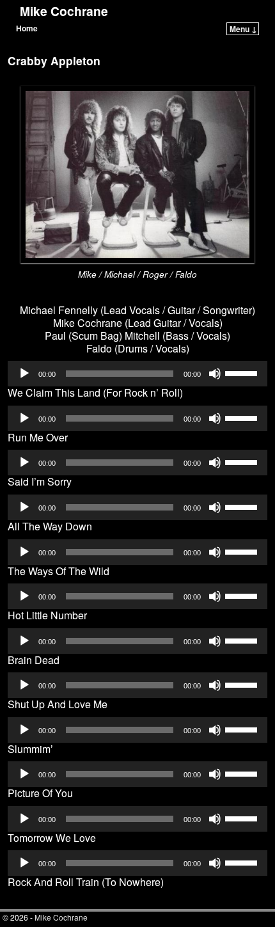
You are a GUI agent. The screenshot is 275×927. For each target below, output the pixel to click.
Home (27, 28)
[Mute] (214, 373)
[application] (137, 373)
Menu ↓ (243, 29)
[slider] (243, 372)
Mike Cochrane (64, 11)
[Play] (24, 373)
